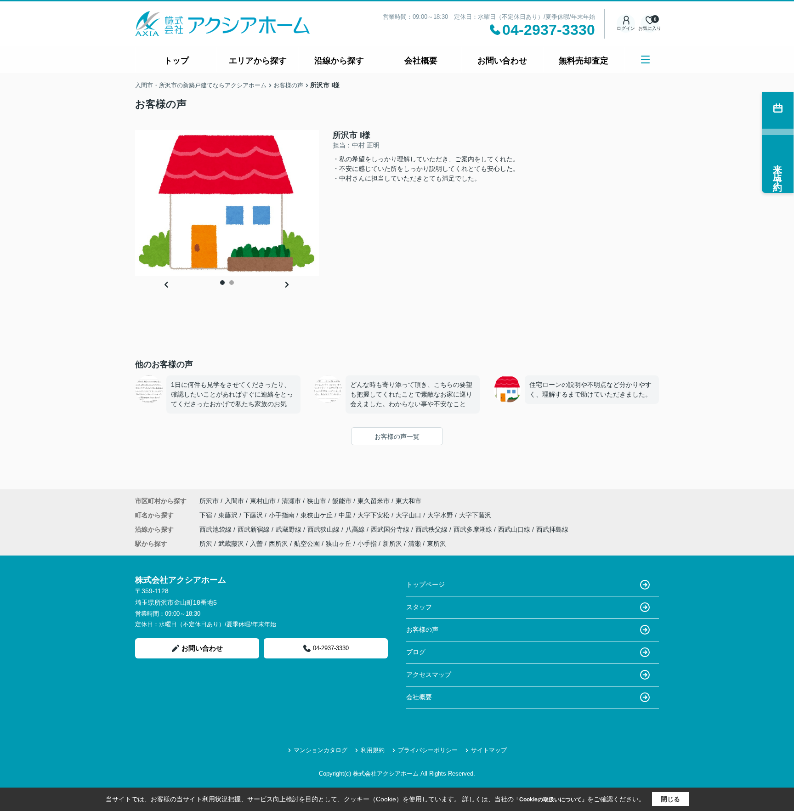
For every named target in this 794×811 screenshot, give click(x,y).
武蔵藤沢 (231, 543)
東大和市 (408, 501)
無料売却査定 (583, 60)
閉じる (670, 799)
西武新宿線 (255, 529)
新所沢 (392, 543)
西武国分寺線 (391, 529)
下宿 (206, 515)
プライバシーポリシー (428, 750)
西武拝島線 (552, 529)
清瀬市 (291, 501)
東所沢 (436, 543)
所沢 (205, 543)
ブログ (415, 652)
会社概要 (420, 60)
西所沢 (278, 543)
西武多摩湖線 (474, 529)
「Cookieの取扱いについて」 (550, 799)
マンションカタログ (320, 750)
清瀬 (414, 543)
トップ (176, 60)
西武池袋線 (216, 529)
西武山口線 (515, 529)
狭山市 (316, 501)
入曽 (256, 543)
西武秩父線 (432, 529)
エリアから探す (258, 60)
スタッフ (419, 607)
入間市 (234, 501)
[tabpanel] (227, 203)
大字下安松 (374, 515)
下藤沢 (254, 515)
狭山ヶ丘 (339, 543)
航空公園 (307, 543)
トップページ (425, 584)
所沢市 (209, 501)
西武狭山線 (324, 529)
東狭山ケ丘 (318, 515)
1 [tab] (222, 282)
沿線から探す (339, 60)
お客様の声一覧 (397, 436)
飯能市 (342, 501)
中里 (346, 515)
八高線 (356, 529)
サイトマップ (489, 750)
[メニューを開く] (645, 59)
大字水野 (441, 515)
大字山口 (409, 515)
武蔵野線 (289, 529)
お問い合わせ (502, 60)
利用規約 (373, 750)
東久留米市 (373, 501)
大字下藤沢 (475, 515)
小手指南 (282, 515)
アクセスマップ (428, 674)
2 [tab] (231, 282)
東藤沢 (228, 515)
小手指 (367, 543)
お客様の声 (422, 629)
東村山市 (263, 501)
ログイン (626, 28)
